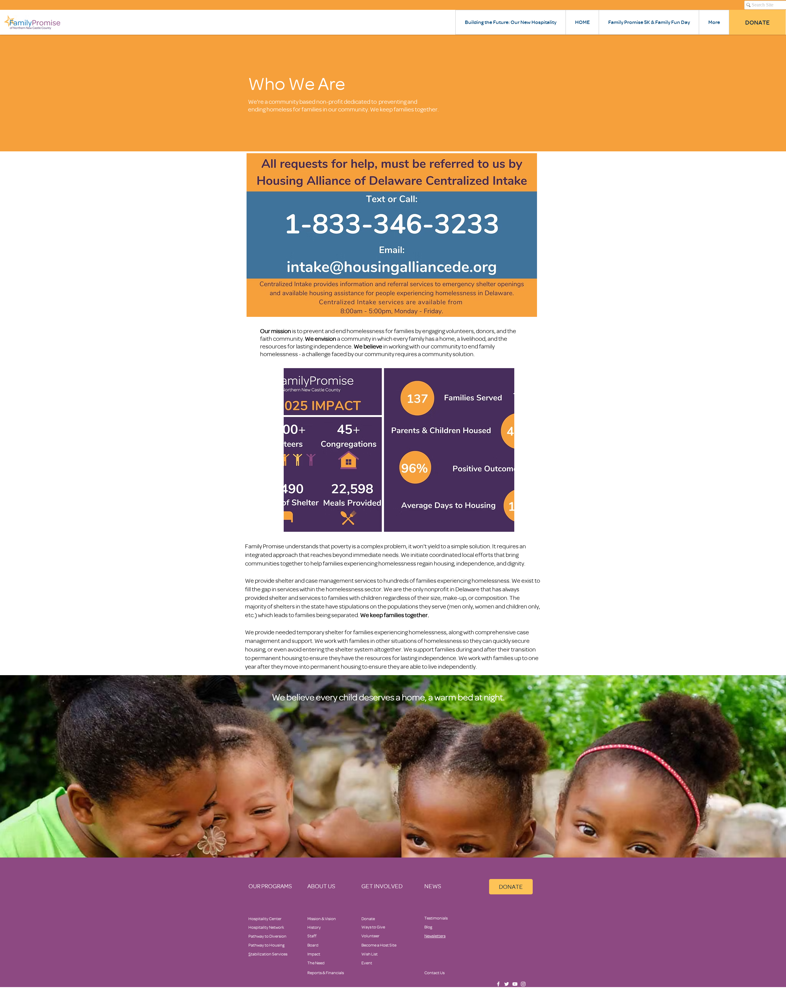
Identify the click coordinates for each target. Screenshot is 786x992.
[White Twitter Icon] (507, 984)
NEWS (432, 886)
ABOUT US (321, 886)
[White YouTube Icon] (515, 984)
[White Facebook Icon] (498, 984)
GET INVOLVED (382, 886)
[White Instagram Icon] (523, 984)
